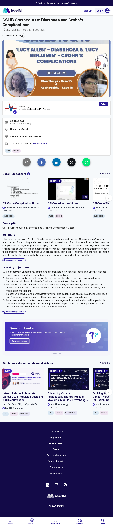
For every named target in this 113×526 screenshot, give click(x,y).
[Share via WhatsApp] (86, 162)
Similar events (40, 143)
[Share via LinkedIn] (56, 162)
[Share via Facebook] (41, 162)
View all (105, 173)
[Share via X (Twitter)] (71, 162)
